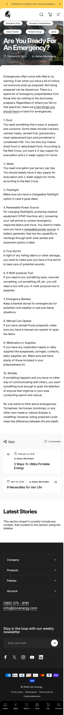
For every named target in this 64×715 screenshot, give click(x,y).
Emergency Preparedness (40, 23)
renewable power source (40, 229)
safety (53, 32)
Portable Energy (35, 32)
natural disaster (12, 32)
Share (11, 441)
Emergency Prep (13, 23)
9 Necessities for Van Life (24, 487)
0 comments (54, 441)
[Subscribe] (51, 665)
